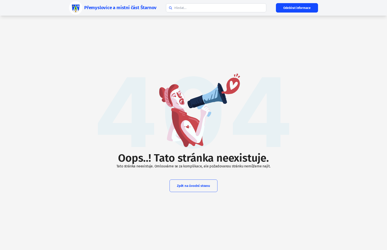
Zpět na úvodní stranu (193, 186)
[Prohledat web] (170, 8)
